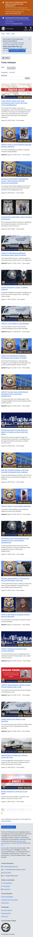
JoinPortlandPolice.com (16, 51)
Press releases (11, 67)
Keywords (4, 75)
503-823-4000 (18, 843)
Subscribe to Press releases (1, 813)
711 (2, 845)
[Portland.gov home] (7, 28)
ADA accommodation (7, 896)
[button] (25, 28)
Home (3, 33)
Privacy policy (5, 903)
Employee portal (6, 913)
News (13, 33)
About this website (6, 910)
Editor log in (4, 916)
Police (8, 33)
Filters (7, 58)
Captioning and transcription (9, 900)
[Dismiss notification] (29, 39)
